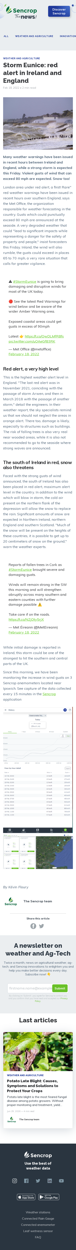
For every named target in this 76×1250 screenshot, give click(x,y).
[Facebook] (33, 926)
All (6, 36)
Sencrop (49, 694)
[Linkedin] (50, 1181)
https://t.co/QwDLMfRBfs (44, 336)
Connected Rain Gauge (38, 1218)
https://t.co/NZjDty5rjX (26, 619)
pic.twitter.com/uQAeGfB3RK (32, 341)
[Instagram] (15, 1181)
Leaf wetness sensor (38, 1231)
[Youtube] (61, 1181)
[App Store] (26, 1197)
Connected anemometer (38, 1225)
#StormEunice (24, 281)
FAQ (38, 1237)
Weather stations (38, 1212)
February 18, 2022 (24, 354)
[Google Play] (49, 1197)
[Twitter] (41, 926)
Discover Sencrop (59, 11)
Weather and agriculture (34, 36)
